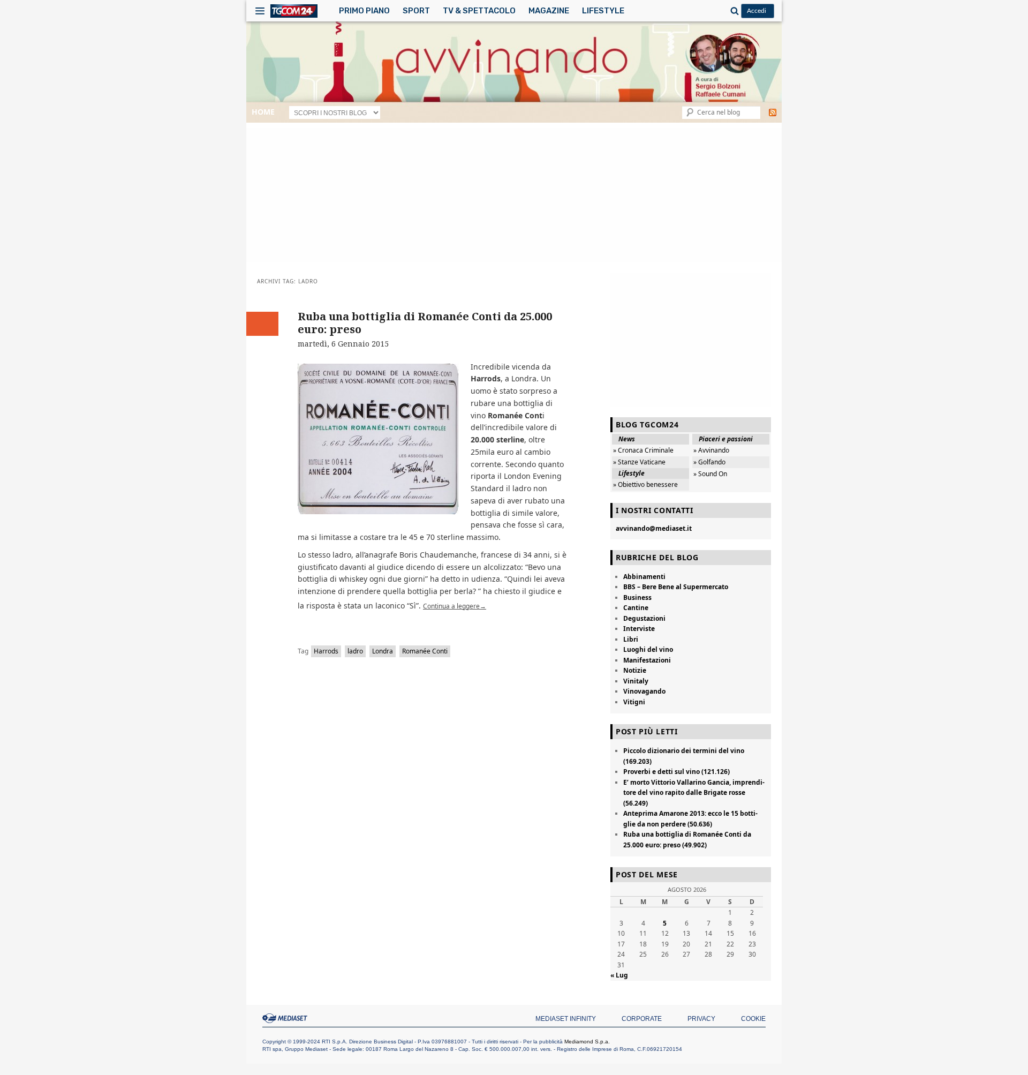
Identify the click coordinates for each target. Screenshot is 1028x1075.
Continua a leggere (454, 606)
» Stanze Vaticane (639, 462)
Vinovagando (644, 691)
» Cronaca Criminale (643, 450)
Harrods (326, 651)
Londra (382, 651)
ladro (355, 651)
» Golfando (709, 462)
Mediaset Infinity (565, 1019)
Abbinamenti (644, 576)
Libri (630, 639)
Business (637, 597)
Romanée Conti (425, 651)
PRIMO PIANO (364, 11)
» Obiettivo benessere (645, 484)
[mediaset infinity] (286, 1018)
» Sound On (710, 473)
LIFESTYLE (603, 11)
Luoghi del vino (648, 649)
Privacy (701, 1019)
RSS (772, 112)
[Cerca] (733, 10)
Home (263, 112)
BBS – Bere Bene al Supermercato (675, 586)
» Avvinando (711, 450)
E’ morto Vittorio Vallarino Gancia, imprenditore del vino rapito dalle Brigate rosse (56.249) (694, 793)
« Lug (619, 975)
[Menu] (260, 10)
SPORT (416, 11)
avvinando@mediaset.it (654, 528)
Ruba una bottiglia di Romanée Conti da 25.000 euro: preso (425, 322)
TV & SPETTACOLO (479, 11)
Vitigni (634, 701)
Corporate (642, 1019)
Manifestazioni (647, 660)
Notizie (634, 670)
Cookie (753, 1019)
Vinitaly (635, 681)
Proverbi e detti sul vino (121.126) (676, 771)
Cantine (635, 607)
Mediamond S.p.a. (587, 1041)
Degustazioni (644, 618)
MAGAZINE (548, 11)
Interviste (639, 628)
